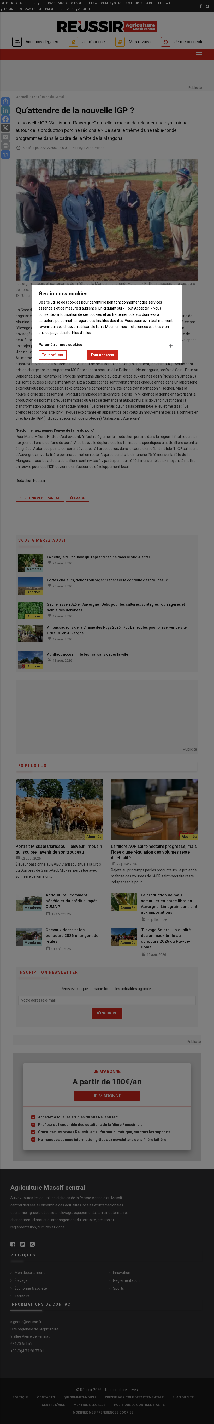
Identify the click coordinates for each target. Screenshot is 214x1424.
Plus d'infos (81, 332)
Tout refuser (52, 355)
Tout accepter (102, 355)
